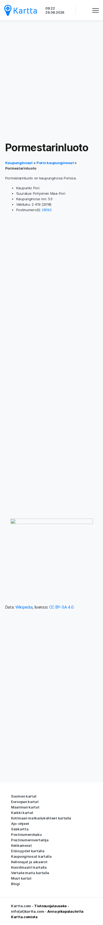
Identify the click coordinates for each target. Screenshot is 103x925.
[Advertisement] (51, 81)
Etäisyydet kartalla (27, 851)
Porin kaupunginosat (55, 163)
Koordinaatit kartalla (29, 867)
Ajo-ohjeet (20, 823)
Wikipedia (23, 607)
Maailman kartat (25, 807)
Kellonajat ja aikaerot (29, 862)
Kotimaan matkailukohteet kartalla (41, 818)
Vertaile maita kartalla (30, 873)
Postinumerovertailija (30, 840)
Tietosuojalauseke (50, 906)
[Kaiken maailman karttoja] (20, 10)
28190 (47, 210)
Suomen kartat (24, 796)
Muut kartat (21, 878)
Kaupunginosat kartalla (31, 856)
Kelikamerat (21, 845)
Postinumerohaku (26, 834)
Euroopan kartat (25, 801)
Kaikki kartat (22, 812)
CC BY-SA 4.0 (61, 607)
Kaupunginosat (19, 163)
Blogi (15, 884)
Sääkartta (19, 829)
